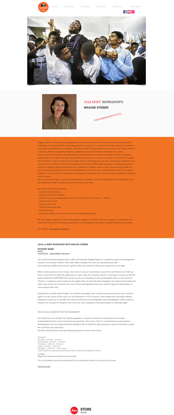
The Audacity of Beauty (59, 229)
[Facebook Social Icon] (124, 11)
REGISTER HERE (44, 367)
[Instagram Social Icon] (133, 11)
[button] (69, 6)
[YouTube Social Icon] (128, 11)
